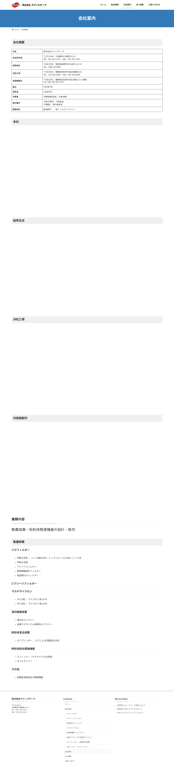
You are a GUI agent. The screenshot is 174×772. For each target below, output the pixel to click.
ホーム (67, 704)
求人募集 (68, 756)
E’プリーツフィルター (74, 718)
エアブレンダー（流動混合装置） (78, 742)
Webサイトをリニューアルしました (130, 712)
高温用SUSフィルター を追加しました (131, 705)
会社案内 (68, 751)
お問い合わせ (70, 761)
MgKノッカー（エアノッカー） (77, 747)
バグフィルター (72, 714)
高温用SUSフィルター (74, 723)
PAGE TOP (167, 746)
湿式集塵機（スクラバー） (76, 732)
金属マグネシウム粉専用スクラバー (79, 737)
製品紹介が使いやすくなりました (129, 709)
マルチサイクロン (73, 728)
